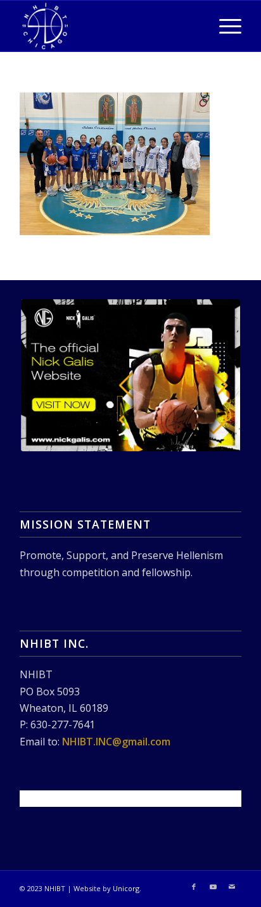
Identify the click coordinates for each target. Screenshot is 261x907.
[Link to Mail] (231, 886)
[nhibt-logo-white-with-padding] (108, 26)
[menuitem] (224, 26)
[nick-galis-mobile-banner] (130, 375)
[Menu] (224, 26)
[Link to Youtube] (212, 886)
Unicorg (126, 888)
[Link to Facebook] (193, 886)
